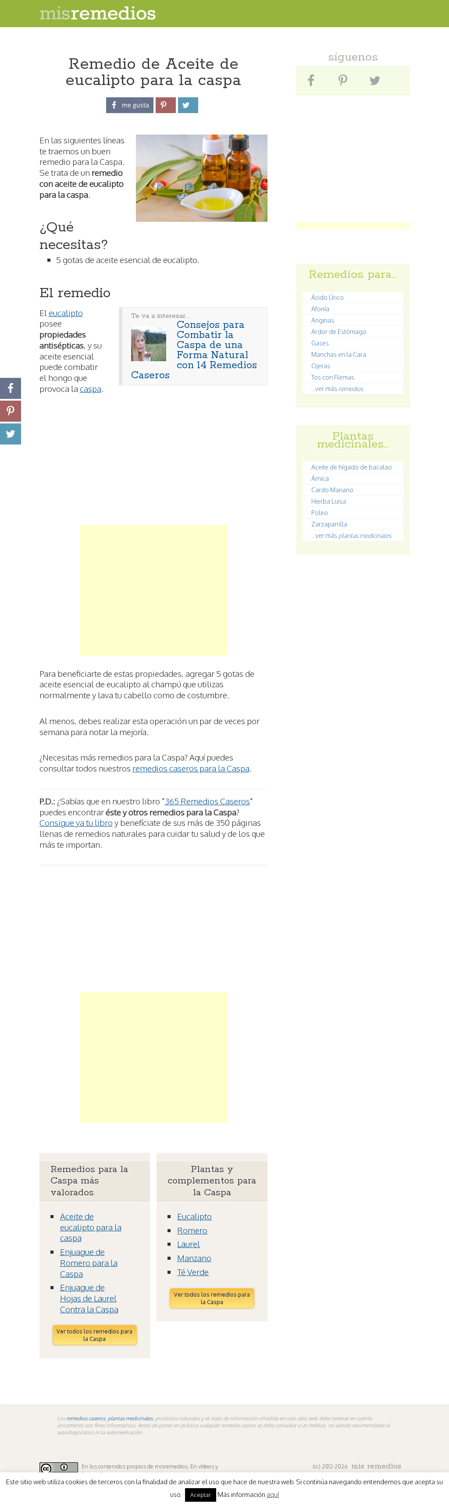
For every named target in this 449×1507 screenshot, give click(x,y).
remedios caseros (85, 1418)
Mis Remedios (376, 1466)
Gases (320, 343)
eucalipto (66, 312)
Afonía (320, 309)
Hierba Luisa (328, 501)
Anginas (322, 320)
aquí (273, 1495)
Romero (192, 1230)
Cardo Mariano (332, 490)
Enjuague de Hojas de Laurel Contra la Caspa (89, 1298)
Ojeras (320, 366)
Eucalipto (194, 1216)
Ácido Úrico (327, 297)
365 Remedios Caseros (207, 801)
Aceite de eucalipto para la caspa (90, 1227)
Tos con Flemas (332, 377)
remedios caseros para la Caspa (190, 768)
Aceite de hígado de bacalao (351, 467)
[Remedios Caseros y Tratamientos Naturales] (97, 17)
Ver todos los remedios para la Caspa (94, 1335)
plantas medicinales (130, 1418)
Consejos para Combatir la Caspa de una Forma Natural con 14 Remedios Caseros (194, 350)
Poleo (319, 512)
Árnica (320, 478)
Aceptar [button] (200, 1494)
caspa (90, 388)
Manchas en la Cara (338, 354)
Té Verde (193, 1271)
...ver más (337, 388)
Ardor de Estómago (339, 331)
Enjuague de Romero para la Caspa (89, 1262)
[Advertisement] (153, 470)
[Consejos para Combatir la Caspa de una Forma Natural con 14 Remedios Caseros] (148, 358)
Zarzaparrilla (329, 524)
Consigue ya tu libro (76, 822)
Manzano (194, 1257)
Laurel (188, 1243)
